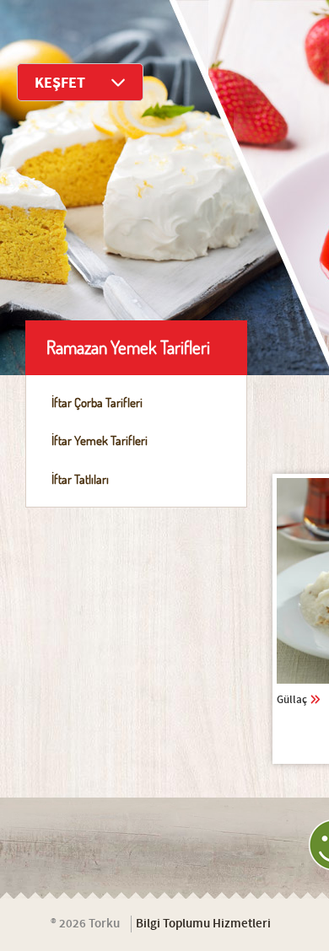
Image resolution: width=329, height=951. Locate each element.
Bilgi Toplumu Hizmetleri (203, 924)
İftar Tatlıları (80, 479)
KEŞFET (60, 83)
